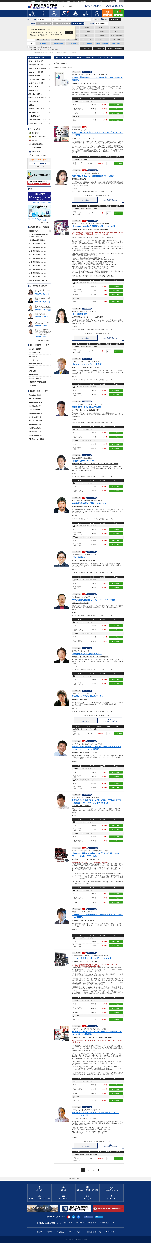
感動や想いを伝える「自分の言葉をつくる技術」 (94, 176)
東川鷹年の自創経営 (35, 428)
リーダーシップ (117, 31)
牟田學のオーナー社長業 (36, 439)
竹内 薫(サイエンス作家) (80, 603)
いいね (89, 1217)
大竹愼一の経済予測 (35, 417)
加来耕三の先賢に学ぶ (35, 435)
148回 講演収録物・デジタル (37, 254)
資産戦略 (31, 105)
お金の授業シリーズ (34, 112)
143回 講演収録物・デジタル (37, 273)
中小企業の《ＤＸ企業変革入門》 (87, 654)
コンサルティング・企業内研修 (85, 1223)
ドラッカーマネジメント (36, 420)
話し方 (87, 35)
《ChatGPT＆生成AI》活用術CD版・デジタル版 (93, 226)
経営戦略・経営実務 (34, 75)
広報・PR (101, 27)
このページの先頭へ (75, 1179)
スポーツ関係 (116, 39)
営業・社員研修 (33, 101)
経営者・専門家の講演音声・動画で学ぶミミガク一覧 (38, 235)
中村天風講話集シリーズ (35, 116)
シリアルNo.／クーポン (39, 155)
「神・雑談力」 (79, 557)
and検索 (97, 19)
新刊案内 (34, 140)
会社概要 (39, 1232)
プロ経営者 (87, 31)
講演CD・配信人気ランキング (38, 280)
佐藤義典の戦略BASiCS (36, 413)
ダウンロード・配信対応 (35, 72)
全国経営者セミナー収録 (35, 64)
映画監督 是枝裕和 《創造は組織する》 (89, 503)
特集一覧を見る (46, 222)
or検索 (105, 19)
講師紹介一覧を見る (44, 340)
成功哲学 (31, 367)
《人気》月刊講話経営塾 (72, 43)
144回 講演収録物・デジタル (37, 269)
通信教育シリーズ (34, 374)
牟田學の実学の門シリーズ (36, 123)
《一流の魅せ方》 (80, 314)
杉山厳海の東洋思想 (35, 424)
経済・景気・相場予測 (35, 94)
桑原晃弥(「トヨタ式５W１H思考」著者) (85, 961)
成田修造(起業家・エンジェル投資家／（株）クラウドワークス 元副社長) (95, 464)
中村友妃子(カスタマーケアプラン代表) (84, 83)
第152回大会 (43, 43)
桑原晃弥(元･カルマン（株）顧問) (83, 920)
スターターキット (34, 385)
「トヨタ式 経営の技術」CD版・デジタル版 (91, 958)
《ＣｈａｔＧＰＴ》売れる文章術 (87, 364)
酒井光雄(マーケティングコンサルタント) (85, 859)
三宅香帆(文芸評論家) (79, 179)
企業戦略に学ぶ (33, 90)
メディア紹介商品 (36, 148)
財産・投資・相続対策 (35, 363)
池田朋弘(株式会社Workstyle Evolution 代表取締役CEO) (90, 229)
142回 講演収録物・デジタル (37, 276)
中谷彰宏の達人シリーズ (36, 431)
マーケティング (33, 86)
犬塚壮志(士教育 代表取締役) (81, 806)
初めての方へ (36, 133)
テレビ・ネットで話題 (117, 35)
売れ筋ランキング (116, 43)
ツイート (99, 1217)
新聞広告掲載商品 (37, 144)
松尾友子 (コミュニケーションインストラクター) (87, 138)
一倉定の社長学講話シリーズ (37, 119)
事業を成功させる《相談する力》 (87, 407)
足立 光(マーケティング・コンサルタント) (86, 1118)
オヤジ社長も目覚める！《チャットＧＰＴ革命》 (94, 600)
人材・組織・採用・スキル (36, 79)
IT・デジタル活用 (72, 39)
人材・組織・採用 (34, 352)
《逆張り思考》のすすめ (83, 461)
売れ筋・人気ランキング (39, 136)
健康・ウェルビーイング (43, 39)
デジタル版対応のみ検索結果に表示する (41, 47)
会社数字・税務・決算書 (35, 83)
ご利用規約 (60, 1232)
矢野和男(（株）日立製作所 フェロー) (84, 752)
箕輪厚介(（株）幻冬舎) (79, 699)
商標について (110, 1232)
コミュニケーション (87, 39)
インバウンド (101, 39)
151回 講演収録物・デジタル (37, 243)
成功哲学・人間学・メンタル (37, 108)
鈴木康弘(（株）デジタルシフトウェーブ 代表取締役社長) (90, 657)
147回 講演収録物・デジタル (37, 258)
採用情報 (49, 1232)
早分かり (116, 27)
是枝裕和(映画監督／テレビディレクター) (85, 506)
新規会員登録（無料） (116, 6)
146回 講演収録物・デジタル (37, 262)
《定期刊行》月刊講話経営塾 (37, 68)
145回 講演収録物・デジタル (37, 265)
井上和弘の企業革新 (35, 395)
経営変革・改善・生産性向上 (37, 97)
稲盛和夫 (102, 31)
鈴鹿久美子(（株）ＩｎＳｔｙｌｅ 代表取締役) (87, 317)
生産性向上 (58, 39)
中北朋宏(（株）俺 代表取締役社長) (83, 560)
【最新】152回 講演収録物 (37, 240)
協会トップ (67, 1223)
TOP (28, 52)
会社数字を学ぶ (33, 356)
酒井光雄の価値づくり (35, 402)
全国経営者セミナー (35, 231)
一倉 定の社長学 (34, 409)
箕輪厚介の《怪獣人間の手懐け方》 (88, 696)
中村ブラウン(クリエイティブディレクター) (86, 367)
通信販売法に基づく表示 (94, 1232)
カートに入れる (115, 104)
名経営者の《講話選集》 (102, 43)
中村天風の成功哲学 (35, 406)
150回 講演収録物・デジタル (37, 247)
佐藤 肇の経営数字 (35, 398)
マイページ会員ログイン (95, 6)
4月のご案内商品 (87, 43)
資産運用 (87, 27)
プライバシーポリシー (75, 1232)
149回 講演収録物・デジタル (37, 251)
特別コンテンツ (36, 151)
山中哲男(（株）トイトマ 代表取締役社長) (85, 410)
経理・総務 (32, 371)
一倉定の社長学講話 (58, 43)
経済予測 (102, 35)
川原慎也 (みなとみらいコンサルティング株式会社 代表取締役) (92, 1037)
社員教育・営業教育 (35, 378)
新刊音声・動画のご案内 (35, 61)
